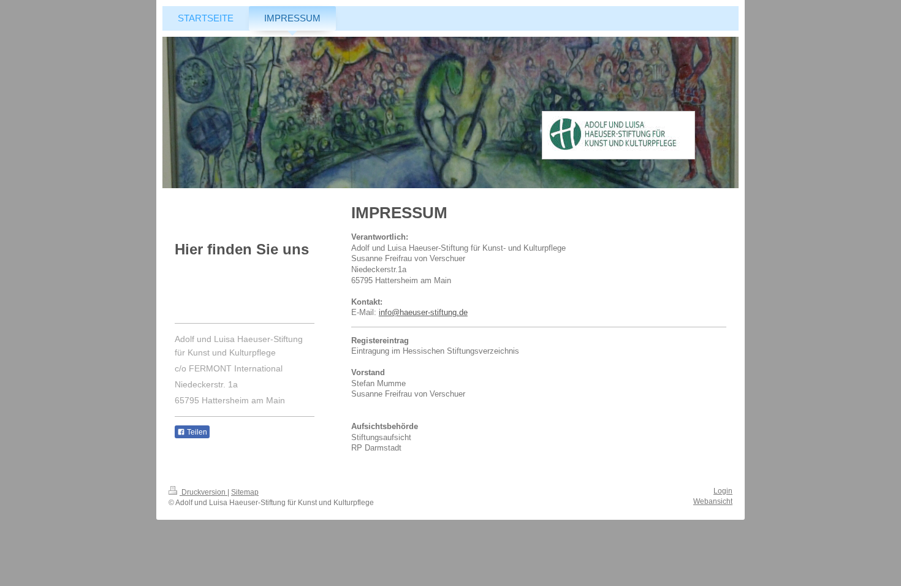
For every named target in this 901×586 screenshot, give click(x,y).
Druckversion (203, 492)
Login (722, 491)
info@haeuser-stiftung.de (423, 312)
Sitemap (245, 492)
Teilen (196, 432)
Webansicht (712, 501)
